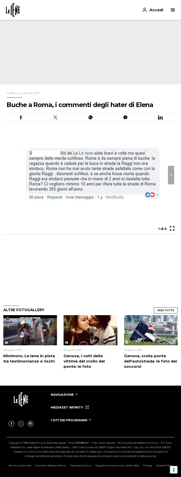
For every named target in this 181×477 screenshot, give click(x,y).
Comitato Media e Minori (50, 465)
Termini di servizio (20, 465)
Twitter (21, 424)
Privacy (147, 465)
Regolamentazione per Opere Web (117, 465)
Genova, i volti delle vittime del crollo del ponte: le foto (84, 361)
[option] (112, 398)
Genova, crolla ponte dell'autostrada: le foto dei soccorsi (150, 361)
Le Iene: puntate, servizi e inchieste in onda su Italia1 (13, 10)
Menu (172, 10)
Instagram (30, 424)
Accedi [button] (156, 10)
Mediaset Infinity (67, 407)
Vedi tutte (165, 310)
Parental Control (80, 465)
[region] (79, 48)
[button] (90, 10)
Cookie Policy (164, 465)
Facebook (11, 424)
